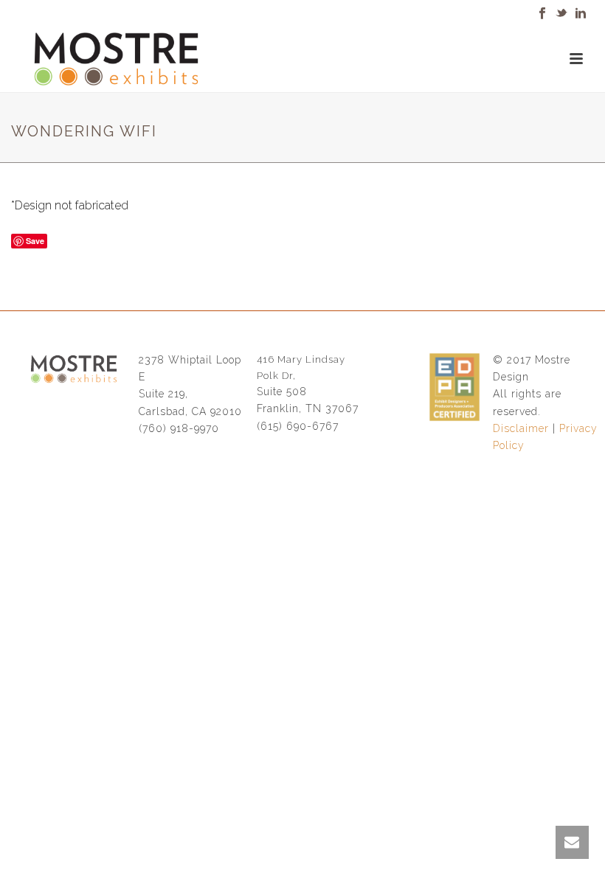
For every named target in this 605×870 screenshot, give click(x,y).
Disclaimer (521, 428)
